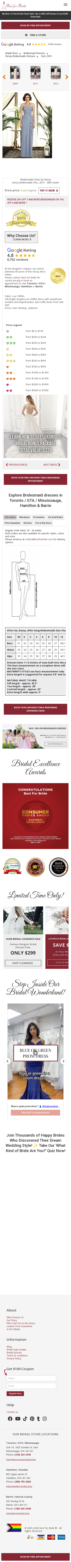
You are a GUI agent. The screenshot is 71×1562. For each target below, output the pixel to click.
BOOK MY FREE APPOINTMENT (35, 25)
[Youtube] (17, 1419)
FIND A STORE (36, 35)
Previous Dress (18, 464)
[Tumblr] (38, 1419)
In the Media (13, 1329)
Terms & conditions (17, 1355)
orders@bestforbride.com (39, 539)
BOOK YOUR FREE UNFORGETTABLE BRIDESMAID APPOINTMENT (35, 479)
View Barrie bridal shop (17, 1513)
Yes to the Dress (43, 523)
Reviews (28, 523)
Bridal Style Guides (16, 1349)
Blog (9, 1346)
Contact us (12, 1412)
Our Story (12, 1320)
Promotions (39, 517)
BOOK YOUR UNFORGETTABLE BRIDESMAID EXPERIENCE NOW (35, 709)
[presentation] (4, 77)
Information (10, 517)
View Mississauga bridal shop (21, 1459)
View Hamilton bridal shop (19, 1486)
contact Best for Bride (24, 277)
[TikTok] (25, 1419)
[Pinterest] (32, 1419)
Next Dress (50, 464)
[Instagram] (45, 1419)
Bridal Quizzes (14, 1352)
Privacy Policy (14, 1358)
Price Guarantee (12, 523)
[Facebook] (10, 1419)
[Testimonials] (35, 254)
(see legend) (29, 190)
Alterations (24, 517)
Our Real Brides (55, 517)
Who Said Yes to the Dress (21, 1323)
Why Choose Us (15, 1317)
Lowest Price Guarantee (19, 1326)
